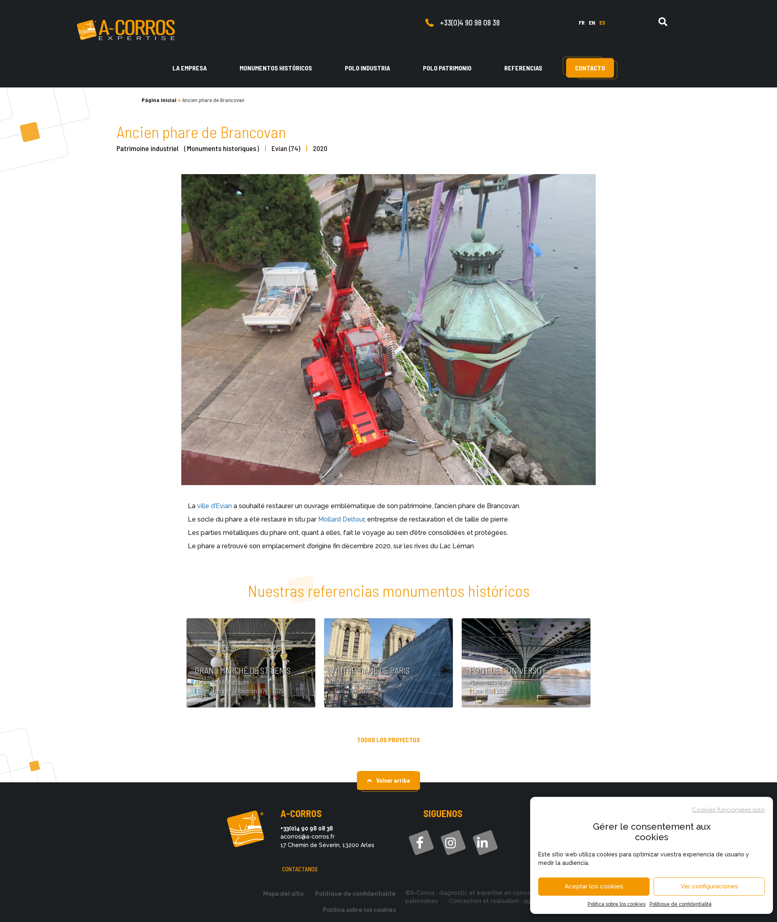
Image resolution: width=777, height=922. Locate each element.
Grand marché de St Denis (243, 670)
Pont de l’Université (509, 670)
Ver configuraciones (709, 886)
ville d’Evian (214, 506)
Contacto (590, 68)
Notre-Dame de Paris (371, 670)
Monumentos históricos (276, 68)
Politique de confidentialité (681, 904)
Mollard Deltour (341, 519)
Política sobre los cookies (616, 904)
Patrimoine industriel (147, 148)
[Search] (663, 22)
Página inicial (159, 99)
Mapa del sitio (283, 893)
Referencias (523, 68)
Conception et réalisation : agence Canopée (510, 901)
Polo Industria (367, 68)
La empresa (189, 68)
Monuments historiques (221, 148)
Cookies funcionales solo (728, 809)
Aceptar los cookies (594, 886)
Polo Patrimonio (447, 68)
